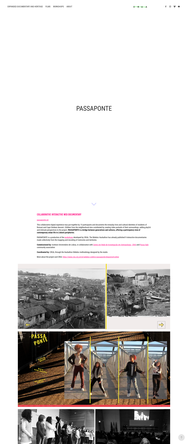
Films (47, 6)
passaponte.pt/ (43, 220)
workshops (69, 237)
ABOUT (69, 6)
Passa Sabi (144, 244)
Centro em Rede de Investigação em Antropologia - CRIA (114, 244)
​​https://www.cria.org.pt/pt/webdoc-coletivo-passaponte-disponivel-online (91, 257)
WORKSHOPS (58, 6)
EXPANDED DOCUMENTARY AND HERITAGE (25, 6)
